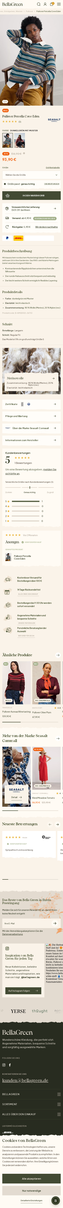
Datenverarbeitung (12, 934)
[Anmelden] (45, 4)
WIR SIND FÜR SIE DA (26, 636)
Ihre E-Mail (10, 924)
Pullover (29, 11)
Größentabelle (53, 167)
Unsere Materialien (26, 623)
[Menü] (58, 4)
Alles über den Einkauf (28, 594)
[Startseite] (12, 4)
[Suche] (38, 4)
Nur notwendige (31, 1190)
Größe (5, 167)
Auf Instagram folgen (19, 990)
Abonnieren (55, 923)
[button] (58, 824)
